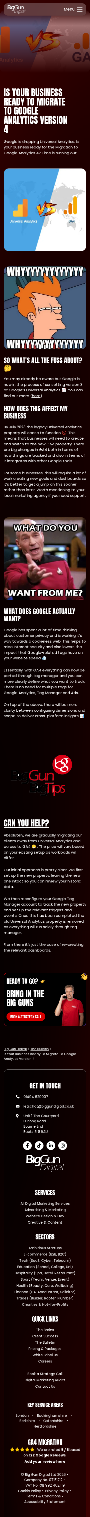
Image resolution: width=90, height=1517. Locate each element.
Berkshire (28, 1420)
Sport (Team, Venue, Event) (45, 1279)
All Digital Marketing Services (45, 1203)
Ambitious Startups (45, 1247)
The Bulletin (45, 1342)
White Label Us (45, 1354)
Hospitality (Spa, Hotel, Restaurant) (45, 1273)
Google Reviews (47, 1455)
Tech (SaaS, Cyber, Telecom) (45, 1260)
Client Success (45, 1336)
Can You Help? (26, 823)
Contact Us (45, 1386)
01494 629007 (36, 1096)
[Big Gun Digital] (17, 9)
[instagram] (62, 1145)
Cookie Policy (29, 1490)
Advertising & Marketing (45, 1209)
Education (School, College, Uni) (45, 1266)
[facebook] (27, 1145)
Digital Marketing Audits (45, 1380)
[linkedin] (50, 1145)
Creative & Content (45, 1222)
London (23, 1415)
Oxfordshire (53, 1420)
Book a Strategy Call (45, 1373)
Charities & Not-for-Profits (45, 1304)
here (36, 395)
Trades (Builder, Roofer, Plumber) (45, 1298)
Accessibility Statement (45, 1501)
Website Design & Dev (45, 1216)
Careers (45, 1361)
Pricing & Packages (45, 1348)
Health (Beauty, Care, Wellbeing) (45, 1285)
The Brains (45, 1329)
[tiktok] (39, 1145)
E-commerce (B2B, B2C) (45, 1254)
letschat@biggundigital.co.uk (49, 1106)
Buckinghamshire (52, 1415)
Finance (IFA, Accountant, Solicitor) (45, 1291)
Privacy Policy (57, 1490)
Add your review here (45, 1461)
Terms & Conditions (43, 1496)
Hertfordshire (45, 1426)
